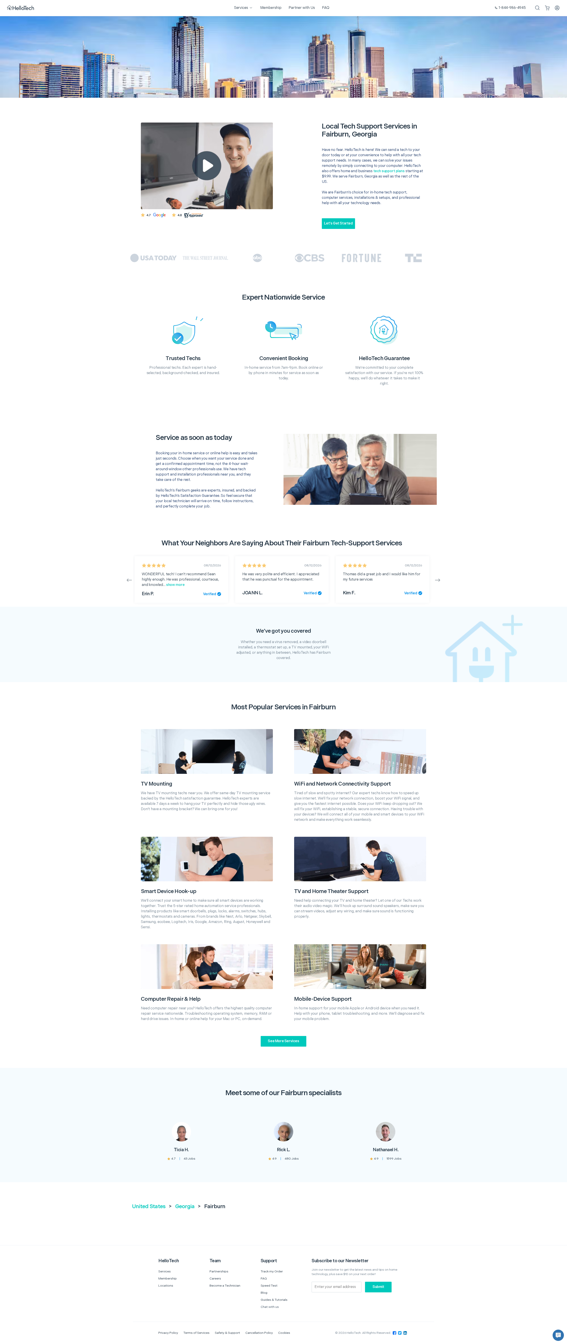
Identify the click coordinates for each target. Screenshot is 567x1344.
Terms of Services (196, 1333)
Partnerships (219, 1271)
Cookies (284, 1333)
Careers (215, 1278)
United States (148, 1206)
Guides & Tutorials (274, 1300)
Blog (264, 1293)
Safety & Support (227, 1333)
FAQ (264, 1278)
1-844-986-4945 (512, 8)
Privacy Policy (168, 1333)
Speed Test (269, 1285)
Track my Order (272, 1271)
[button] (558, 1335)
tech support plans (389, 171)
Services (164, 1271)
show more (175, 585)
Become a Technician (225, 1285)
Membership (167, 1278)
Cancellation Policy (259, 1333)
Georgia (185, 1206)
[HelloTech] (21, 8)
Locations (165, 1285)
